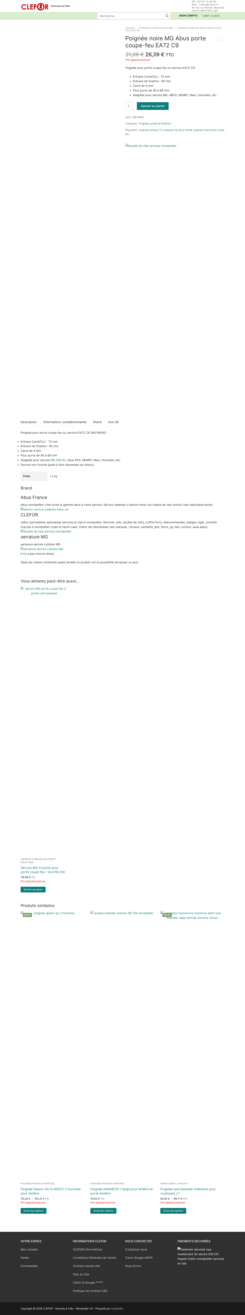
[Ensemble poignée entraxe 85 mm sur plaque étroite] (216, 39)
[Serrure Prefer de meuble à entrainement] (222, 39)
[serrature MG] (42, 549)
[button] (33, 889)
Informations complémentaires (65, 422)
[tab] (29, 422)
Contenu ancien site (86, 1266)
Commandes (29, 1266)
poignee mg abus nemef (178, 129)
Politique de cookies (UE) (90, 1291)
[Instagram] (30, 16)
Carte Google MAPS (139, 1257)
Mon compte (29, 1249)
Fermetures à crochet (174, 1183)
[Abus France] (45, 509)
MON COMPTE (188, 15)
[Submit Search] (167, 15)
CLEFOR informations (87, 1249)
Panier (25, 1257)
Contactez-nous (136, 1249)
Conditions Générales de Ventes (94, 1257)
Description (29, 422)
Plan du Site (81, 1274)
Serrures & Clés (60, 6)
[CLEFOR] (46, 531)
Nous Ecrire (133, 1266)
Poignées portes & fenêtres (156, 28)
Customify (117, 1308)
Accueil (130, 28)
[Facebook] (23, 16)
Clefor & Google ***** (88, 1282)
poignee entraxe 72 (150, 129)
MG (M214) (58, 460)
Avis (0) (113, 422)
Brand (97, 422)
